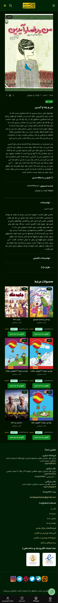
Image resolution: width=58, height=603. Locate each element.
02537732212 (50, 474)
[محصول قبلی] (13, 95)
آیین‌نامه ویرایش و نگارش (45, 533)
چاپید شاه (16, 319)
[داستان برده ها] (16, 405)
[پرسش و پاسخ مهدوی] (41, 301)
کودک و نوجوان (33, 95)
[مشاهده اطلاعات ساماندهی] (33, 559)
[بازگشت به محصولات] (10, 95)
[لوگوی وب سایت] (29, 5)
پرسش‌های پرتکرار (48, 542)
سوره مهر (49, 101)
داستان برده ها (16, 423)
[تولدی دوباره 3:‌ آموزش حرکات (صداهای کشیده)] (16, 353)
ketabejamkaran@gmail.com (43, 497)
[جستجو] (10, 5)
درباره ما (52, 513)
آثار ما (53, 509)
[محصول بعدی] (6, 95)
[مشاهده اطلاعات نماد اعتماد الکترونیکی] (49, 559)
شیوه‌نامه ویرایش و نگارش (45, 537)
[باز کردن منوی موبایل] (54, 5)
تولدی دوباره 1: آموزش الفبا (41, 423)
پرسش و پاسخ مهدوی (41, 319)
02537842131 (50, 463)
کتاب (44, 95)
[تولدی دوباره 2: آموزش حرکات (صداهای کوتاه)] (41, 353)
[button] (41, 334)
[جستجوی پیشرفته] (5, 5)
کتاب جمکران (41, 322)
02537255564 (49, 487)
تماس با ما (51, 518)
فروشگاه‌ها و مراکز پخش (46, 528)
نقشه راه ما (51, 523)
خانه (51, 95)
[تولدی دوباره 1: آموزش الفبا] (41, 405)
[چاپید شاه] (16, 301)
